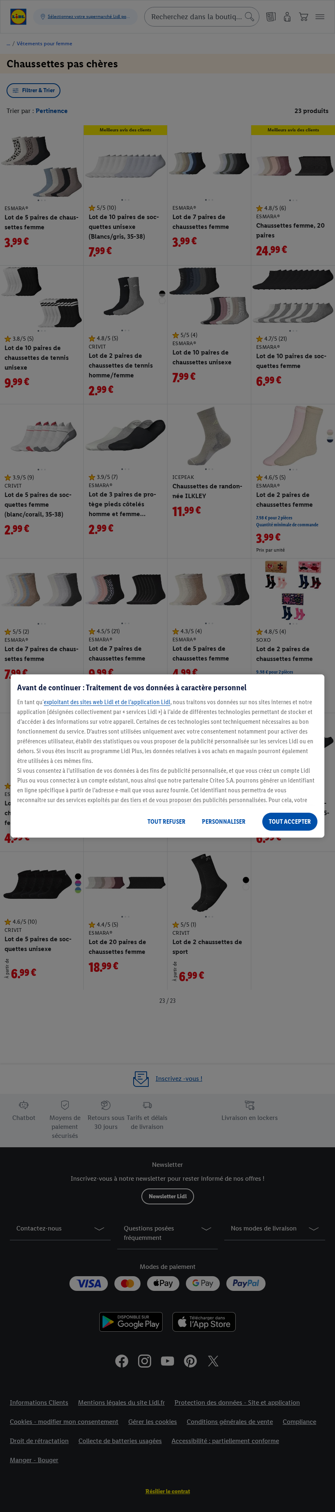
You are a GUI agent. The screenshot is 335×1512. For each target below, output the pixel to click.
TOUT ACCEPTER (290, 821)
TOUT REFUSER (166, 821)
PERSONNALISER (224, 821)
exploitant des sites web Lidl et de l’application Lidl (107, 702)
